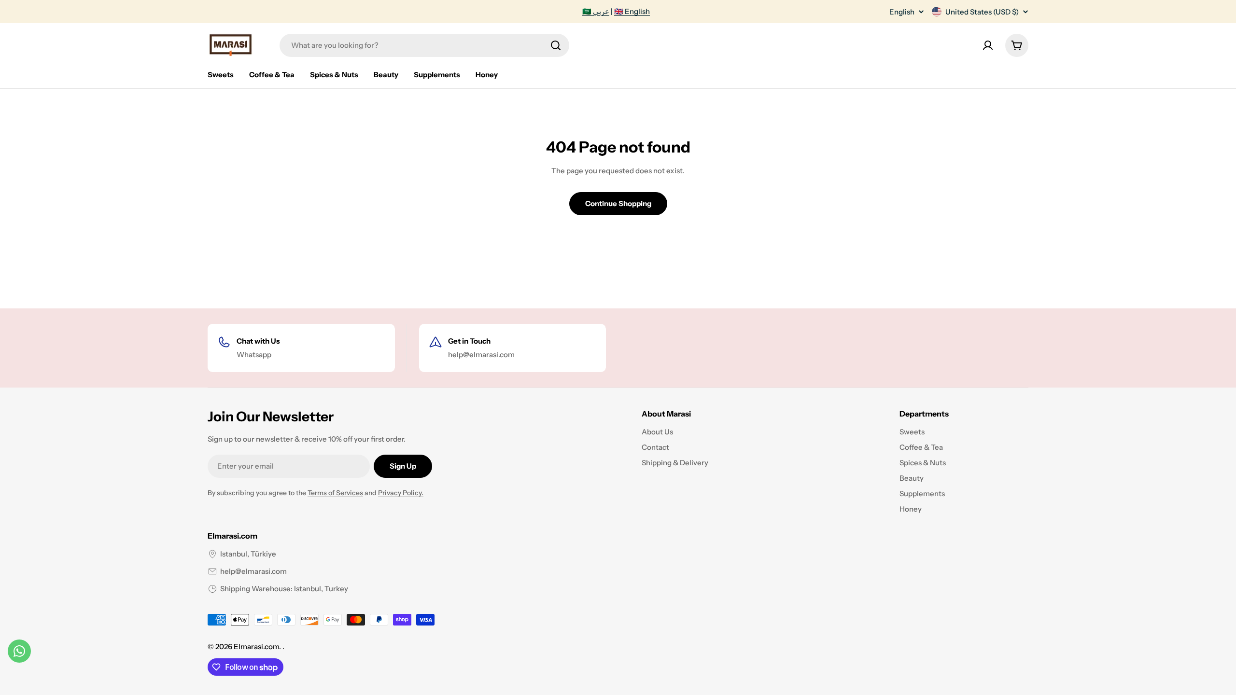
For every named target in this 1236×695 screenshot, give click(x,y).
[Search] (556, 45)
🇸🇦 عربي (595, 11)
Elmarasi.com (256, 646)
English (901, 11)
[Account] (988, 45)
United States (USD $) (982, 11)
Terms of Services (335, 492)
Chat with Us (258, 341)
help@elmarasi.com (253, 571)
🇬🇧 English (632, 11)
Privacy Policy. (400, 492)
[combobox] (424, 45)
